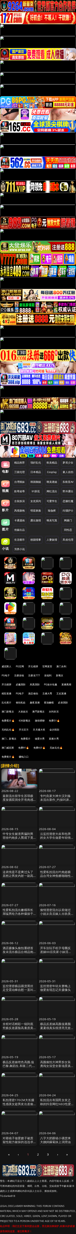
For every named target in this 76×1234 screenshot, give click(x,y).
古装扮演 (19, 501)
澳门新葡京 (8, 711)
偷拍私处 (21, 702)
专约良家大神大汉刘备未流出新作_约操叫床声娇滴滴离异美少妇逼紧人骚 (56, 801)
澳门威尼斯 (8, 747)
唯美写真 (52, 520)
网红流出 (52, 491)
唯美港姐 (52, 482)
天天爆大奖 (39, 729)
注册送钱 (19, 675)
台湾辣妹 (19, 482)
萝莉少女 (68, 462)
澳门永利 (61, 666)
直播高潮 (66, 684)
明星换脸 (35, 510)
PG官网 (20, 666)
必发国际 (63, 702)
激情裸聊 (40, 720)
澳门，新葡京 (9, 738)
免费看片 (26, 738)
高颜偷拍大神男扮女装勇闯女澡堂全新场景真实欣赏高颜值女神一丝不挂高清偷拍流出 (55, 1068)
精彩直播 (7, 693)
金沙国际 (54, 729)
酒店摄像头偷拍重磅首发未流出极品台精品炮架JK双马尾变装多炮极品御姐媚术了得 (19, 954)
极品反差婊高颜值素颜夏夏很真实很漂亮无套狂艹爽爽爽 (55, 1027)
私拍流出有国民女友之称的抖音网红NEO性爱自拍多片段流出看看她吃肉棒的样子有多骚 (55, 1106)
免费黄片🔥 (8, 756)
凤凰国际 (35, 684)
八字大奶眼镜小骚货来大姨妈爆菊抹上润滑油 (55, 1140)
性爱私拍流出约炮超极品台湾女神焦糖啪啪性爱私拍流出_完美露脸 (55, 875)
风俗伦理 (68, 539)
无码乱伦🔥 (8, 729)
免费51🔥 (54, 720)
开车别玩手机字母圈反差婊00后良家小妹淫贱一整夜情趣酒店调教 (56, 952)
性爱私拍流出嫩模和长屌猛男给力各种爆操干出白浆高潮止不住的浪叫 (18, 915)
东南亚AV (68, 482)
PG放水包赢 (50, 684)
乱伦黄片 (7, 702)
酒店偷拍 (33, 693)
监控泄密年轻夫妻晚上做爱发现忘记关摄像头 (55, 988)
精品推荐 (19, 462)
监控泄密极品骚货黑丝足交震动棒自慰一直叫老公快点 (18, 990)
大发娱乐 (23, 711)
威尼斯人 (7, 666)
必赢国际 (21, 684)
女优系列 (35, 501)
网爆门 (68, 520)
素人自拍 (68, 472)
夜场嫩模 (49, 702)
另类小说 (19, 549)
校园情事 (35, 539)
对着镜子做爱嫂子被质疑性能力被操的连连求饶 (18, 1142)
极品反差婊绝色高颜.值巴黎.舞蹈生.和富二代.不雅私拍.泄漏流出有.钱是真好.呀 (19, 1068)
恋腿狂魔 (68, 501)
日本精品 (35, 472)
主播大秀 (47, 693)
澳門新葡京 (38, 711)
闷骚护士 (68, 510)
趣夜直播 (35, 702)
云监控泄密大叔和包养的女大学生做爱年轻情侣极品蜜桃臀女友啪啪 (55, 837)
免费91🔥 (23, 747)
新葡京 (59, 675)
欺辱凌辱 (19, 491)
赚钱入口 (24, 756)
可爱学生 (52, 501)
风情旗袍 (19, 510)
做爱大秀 (40, 738)
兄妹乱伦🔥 (56, 747)
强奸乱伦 (35, 462)
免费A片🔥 (39, 747)
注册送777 (34, 675)
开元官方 (24, 729)
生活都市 (19, 539)
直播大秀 (54, 738)
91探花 (36, 491)
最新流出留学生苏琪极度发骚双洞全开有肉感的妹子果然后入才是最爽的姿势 (18, 801)
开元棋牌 (33, 666)
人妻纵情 (52, 539)
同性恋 (68, 530)
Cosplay (52, 472)
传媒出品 (19, 530)
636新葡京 (25, 720)
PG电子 (6, 675)
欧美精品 (52, 462)
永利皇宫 (54, 711)
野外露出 (68, 491)
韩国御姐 (35, 482)
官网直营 (47, 666)
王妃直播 (61, 693)
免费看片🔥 (8, 720)
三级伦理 (19, 472)
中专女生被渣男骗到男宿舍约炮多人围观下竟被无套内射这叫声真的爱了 (18, 839)
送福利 (47, 675)
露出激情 (35, 520)
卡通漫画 (19, 520)
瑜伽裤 (52, 510)
